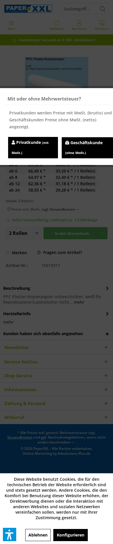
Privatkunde (30, 147)
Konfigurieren (70, 535)
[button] (9, 534)
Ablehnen (38, 535)
